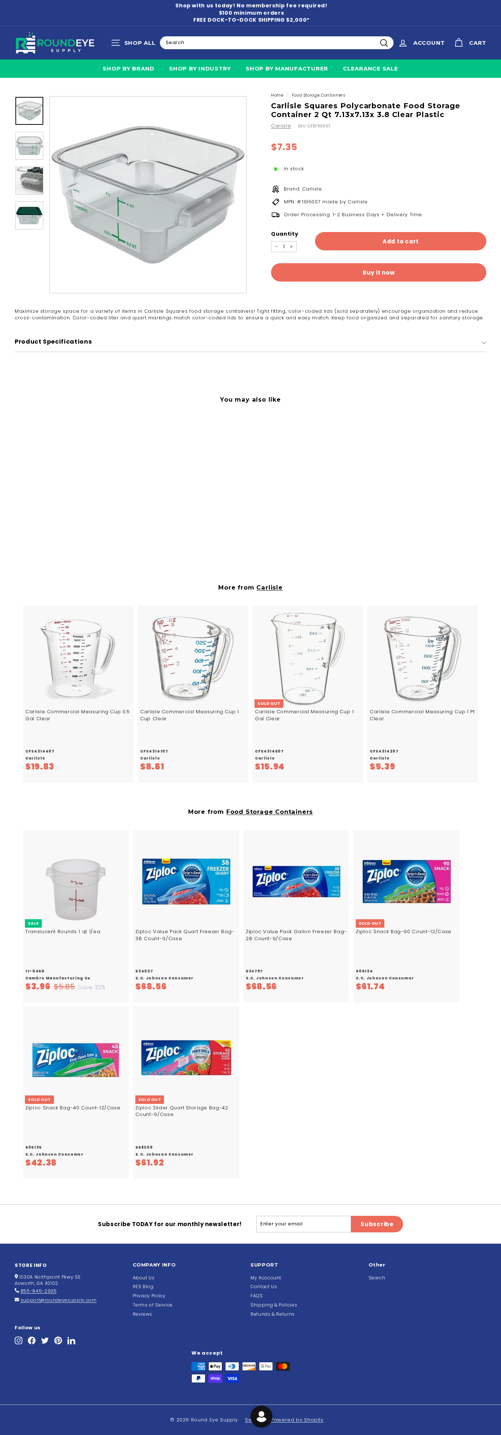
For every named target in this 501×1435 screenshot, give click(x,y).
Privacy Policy (149, 1296)
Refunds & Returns (273, 1314)
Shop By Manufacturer (287, 68)
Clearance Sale (370, 68)
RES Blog (143, 1286)
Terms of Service (153, 1305)
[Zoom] (148, 195)
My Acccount (266, 1278)
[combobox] (277, 42)
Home (277, 95)
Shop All (135, 44)
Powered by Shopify (297, 1419)
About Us (144, 1278)
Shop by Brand (128, 68)
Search (377, 1278)
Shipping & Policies (274, 1305)
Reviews (143, 1314)
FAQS (257, 1296)
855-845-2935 (39, 1291)
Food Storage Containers (319, 95)
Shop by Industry (200, 68)
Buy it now (379, 272)
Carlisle (281, 125)
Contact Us (264, 1286)
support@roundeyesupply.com (59, 1300)
